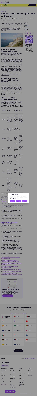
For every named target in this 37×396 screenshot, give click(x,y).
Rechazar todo (12, 201)
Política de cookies (15, 198)
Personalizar (18, 201)
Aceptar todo (24, 201)
